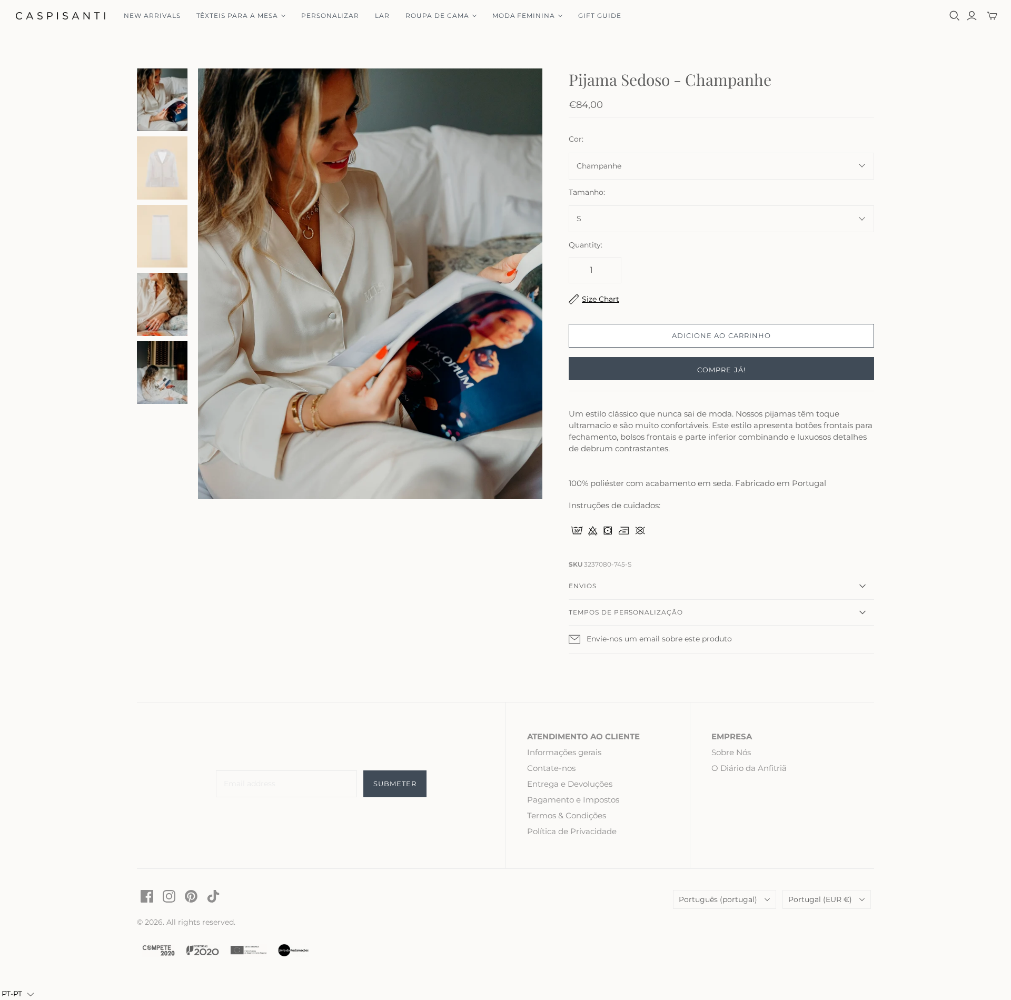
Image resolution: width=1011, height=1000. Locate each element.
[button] (18, 994)
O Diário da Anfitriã (749, 768)
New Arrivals (152, 15)
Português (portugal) (718, 899)
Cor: (576, 139)
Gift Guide (599, 15)
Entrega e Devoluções (569, 784)
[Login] (971, 16)
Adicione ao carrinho (721, 335)
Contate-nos (551, 768)
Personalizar (330, 15)
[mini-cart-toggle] (992, 16)
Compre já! (721, 369)
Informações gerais (564, 752)
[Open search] (954, 16)
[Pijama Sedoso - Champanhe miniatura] (162, 99)
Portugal (820, 899)
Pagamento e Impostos (573, 800)
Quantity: (585, 245)
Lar (382, 15)
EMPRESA (731, 736)
